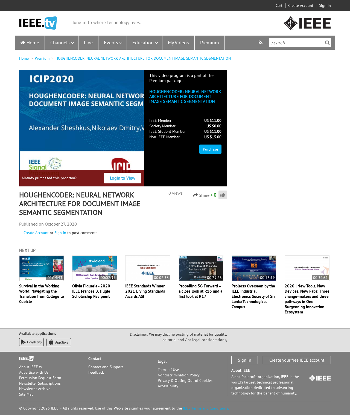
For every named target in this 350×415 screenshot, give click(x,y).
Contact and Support (105, 366)
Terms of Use (168, 369)
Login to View (122, 178)
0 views (175, 193)
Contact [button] (94, 358)
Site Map (26, 394)
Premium (209, 42)
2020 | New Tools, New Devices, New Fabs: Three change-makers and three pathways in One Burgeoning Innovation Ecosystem (307, 299)
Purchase (210, 149)
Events (111, 42)
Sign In (325, 5)
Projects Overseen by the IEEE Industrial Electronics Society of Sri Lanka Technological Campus (253, 296)
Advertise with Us (33, 372)
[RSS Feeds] (261, 42)
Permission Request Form (40, 377)
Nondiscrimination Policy (179, 375)
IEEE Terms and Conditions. (206, 408)
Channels (60, 42)
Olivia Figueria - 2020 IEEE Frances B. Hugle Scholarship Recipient (91, 291)
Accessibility (168, 386)
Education (143, 42)
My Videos (178, 42)
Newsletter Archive (34, 388)
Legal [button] (162, 361)
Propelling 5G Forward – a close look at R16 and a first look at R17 (200, 291)
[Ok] (327, 42)
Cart (279, 5)
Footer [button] (24, 358)
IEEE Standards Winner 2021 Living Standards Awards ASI (145, 291)
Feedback (96, 372)
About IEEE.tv (30, 366)
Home (33, 42)
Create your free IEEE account (296, 360)
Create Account (300, 5)
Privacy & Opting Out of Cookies (185, 380)
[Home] (38, 23)
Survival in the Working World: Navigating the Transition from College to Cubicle (41, 293)
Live (88, 42)
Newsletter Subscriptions (40, 383)
